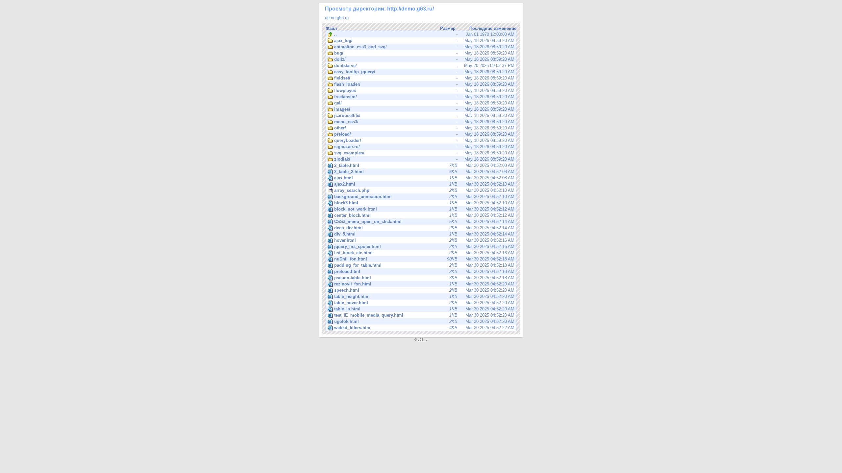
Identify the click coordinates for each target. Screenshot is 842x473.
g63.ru (423, 339)
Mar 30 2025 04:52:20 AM (424, 284)
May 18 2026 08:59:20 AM (424, 40)
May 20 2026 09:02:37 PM (424, 65)
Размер (448, 28)
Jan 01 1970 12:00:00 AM (424, 34)
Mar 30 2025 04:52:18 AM (424, 259)
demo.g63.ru (337, 17)
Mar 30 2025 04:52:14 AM (424, 221)
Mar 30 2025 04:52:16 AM (424, 240)
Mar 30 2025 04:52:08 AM (424, 165)
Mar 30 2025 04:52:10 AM (424, 184)
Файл (331, 28)
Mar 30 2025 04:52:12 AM (424, 209)
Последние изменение (492, 28)
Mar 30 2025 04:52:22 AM (424, 327)
